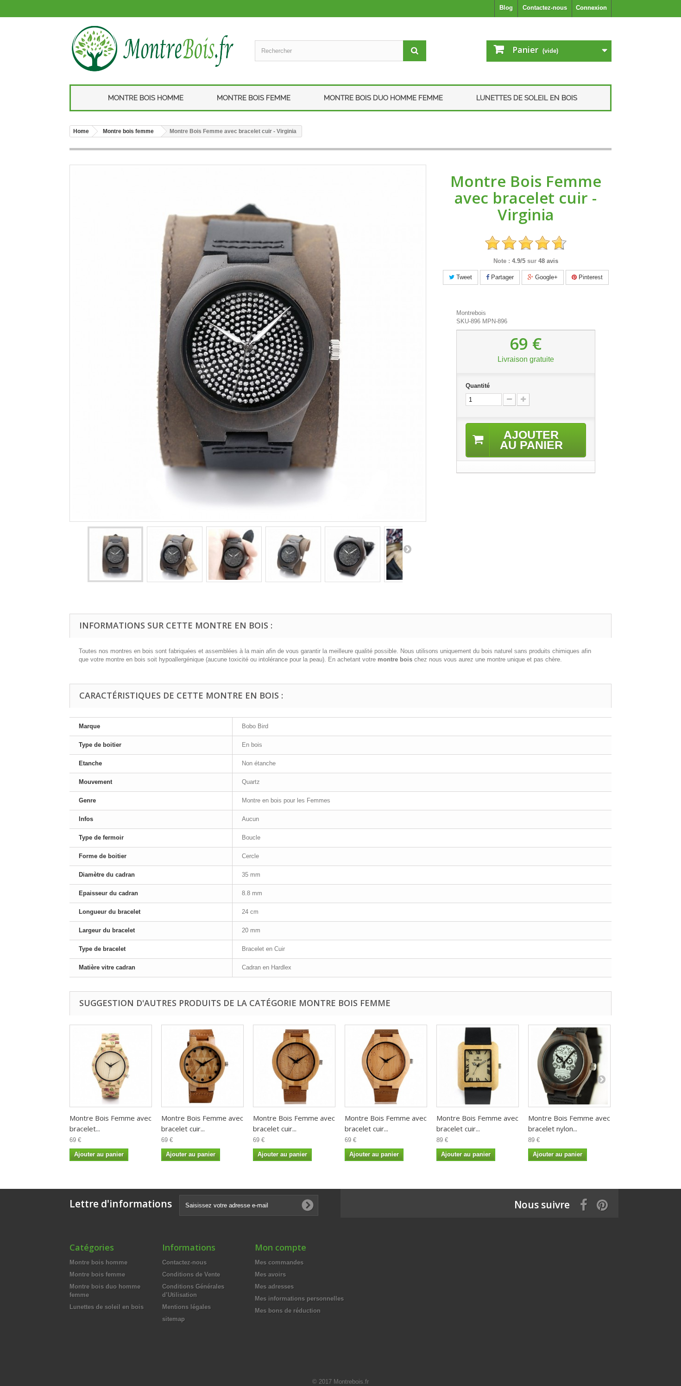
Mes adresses (274, 1286)
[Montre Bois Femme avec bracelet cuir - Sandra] (386, 1066)
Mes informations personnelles (299, 1298)
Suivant (407, 548)
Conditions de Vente (191, 1274)
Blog (506, 7)
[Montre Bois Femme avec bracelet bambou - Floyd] (110, 1066)
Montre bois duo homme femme (383, 98)
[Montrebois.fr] (155, 48)
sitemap (173, 1318)
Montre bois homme (145, 98)
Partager (501, 277)
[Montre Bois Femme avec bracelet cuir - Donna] (294, 1066)
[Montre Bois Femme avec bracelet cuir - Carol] (202, 1066)
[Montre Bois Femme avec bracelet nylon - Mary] (569, 1066)
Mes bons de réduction (288, 1310)
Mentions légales (186, 1306)
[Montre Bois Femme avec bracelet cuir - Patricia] (477, 1066)
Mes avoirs (270, 1274)
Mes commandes (279, 1262)
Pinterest (590, 277)
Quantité (478, 385)
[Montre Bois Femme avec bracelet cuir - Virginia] (115, 554)
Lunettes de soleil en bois (526, 98)
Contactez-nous (545, 7)
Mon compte (280, 1247)
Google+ (545, 277)
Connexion (591, 7)
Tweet (463, 277)
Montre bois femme (253, 98)
